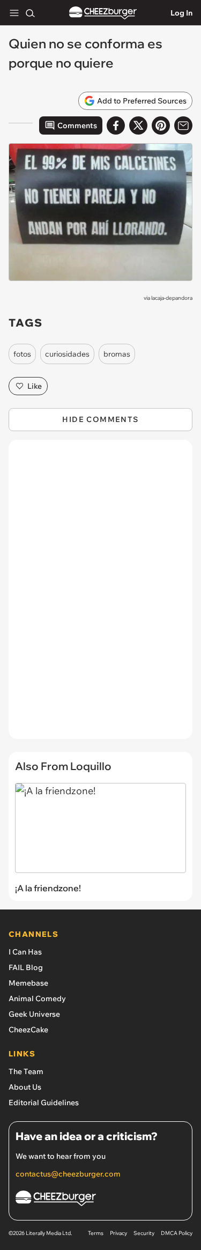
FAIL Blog (26, 967)
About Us (25, 1087)
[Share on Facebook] (116, 125)
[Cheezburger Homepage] (103, 13)
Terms (95, 1233)
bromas (116, 354)
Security (143, 1233)
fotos (22, 354)
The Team (26, 1071)
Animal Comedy (37, 998)
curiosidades (67, 354)
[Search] (30, 12)
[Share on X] (138, 125)
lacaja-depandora (171, 297)
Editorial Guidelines (44, 1102)
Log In (181, 13)
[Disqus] (100, 595)
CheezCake (28, 1029)
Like (34, 386)
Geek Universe (34, 1014)
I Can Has (25, 952)
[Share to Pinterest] (161, 125)
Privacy (118, 1233)
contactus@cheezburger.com (68, 1174)
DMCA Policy (176, 1233)
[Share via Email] (183, 125)
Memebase (28, 983)
